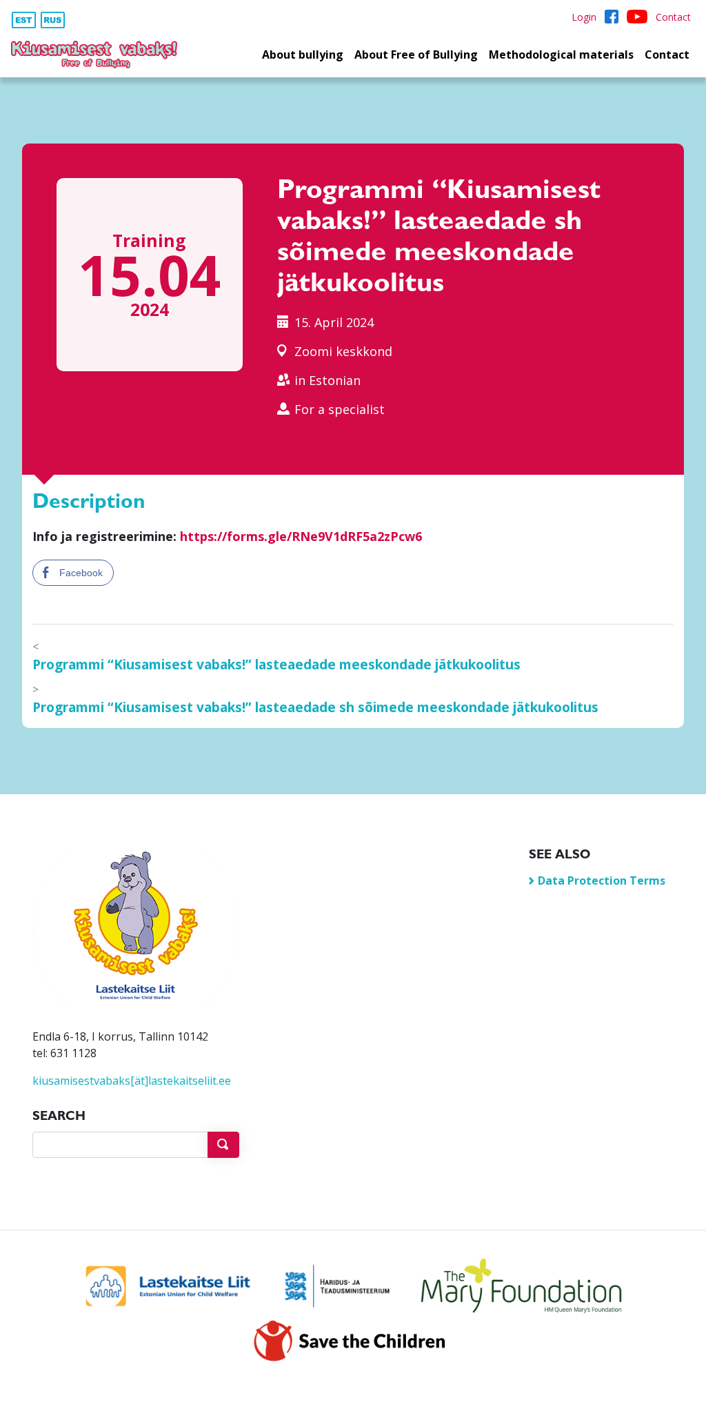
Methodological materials (561, 54)
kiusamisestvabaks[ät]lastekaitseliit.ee (131, 1080)
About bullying (302, 54)
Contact (667, 54)
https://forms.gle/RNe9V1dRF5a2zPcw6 (301, 536)
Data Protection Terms (601, 880)
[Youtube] (637, 17)
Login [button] (584, 16)
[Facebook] (611, 17)
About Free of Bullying (416, 54)
